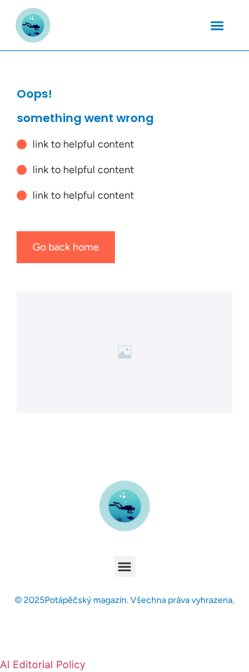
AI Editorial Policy (43, 664)
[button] (216, 25)
